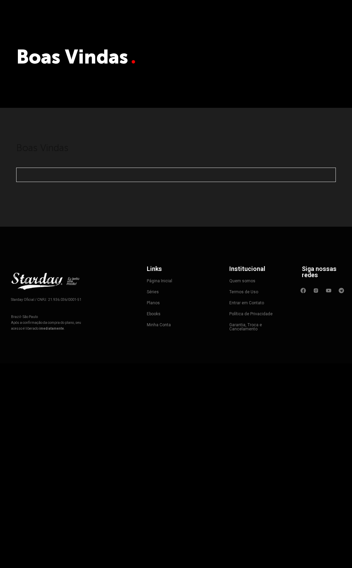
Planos (153, 302)
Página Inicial (159, 281)
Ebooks (154, 313)
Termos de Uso (243, 291)
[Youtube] (328, 290)
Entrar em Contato (246, 302)
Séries (153, 291)
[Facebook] (303, 290)
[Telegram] (341, 290)
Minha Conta (159, 324)
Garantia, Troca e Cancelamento (245, 326)
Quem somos (242, 281)
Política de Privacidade (251, 313)
